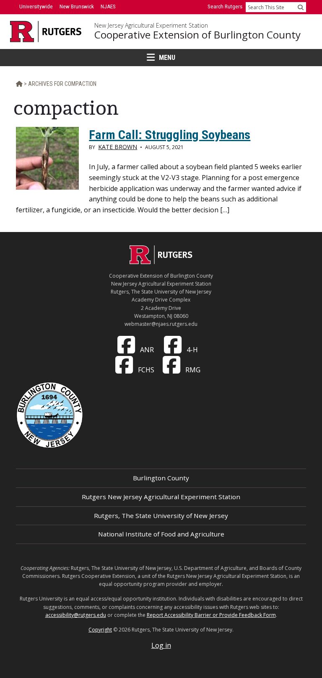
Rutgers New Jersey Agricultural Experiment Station (161, 496)
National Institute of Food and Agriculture (161, 534)
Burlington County (161, 478)
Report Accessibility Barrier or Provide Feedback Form (211, 615)
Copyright (100, 629)
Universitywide (36, 6)
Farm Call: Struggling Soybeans (169, 134)
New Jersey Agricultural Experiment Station (151, 25)
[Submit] (300, 7)
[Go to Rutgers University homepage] (46, 32)
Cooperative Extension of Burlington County (197, 35)
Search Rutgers (225, 6)
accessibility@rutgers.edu (75, 615)
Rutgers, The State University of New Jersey (161, 515)
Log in (161, 645)
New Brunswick (77, 6)
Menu (167, 58)
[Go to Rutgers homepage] (161, 261)
